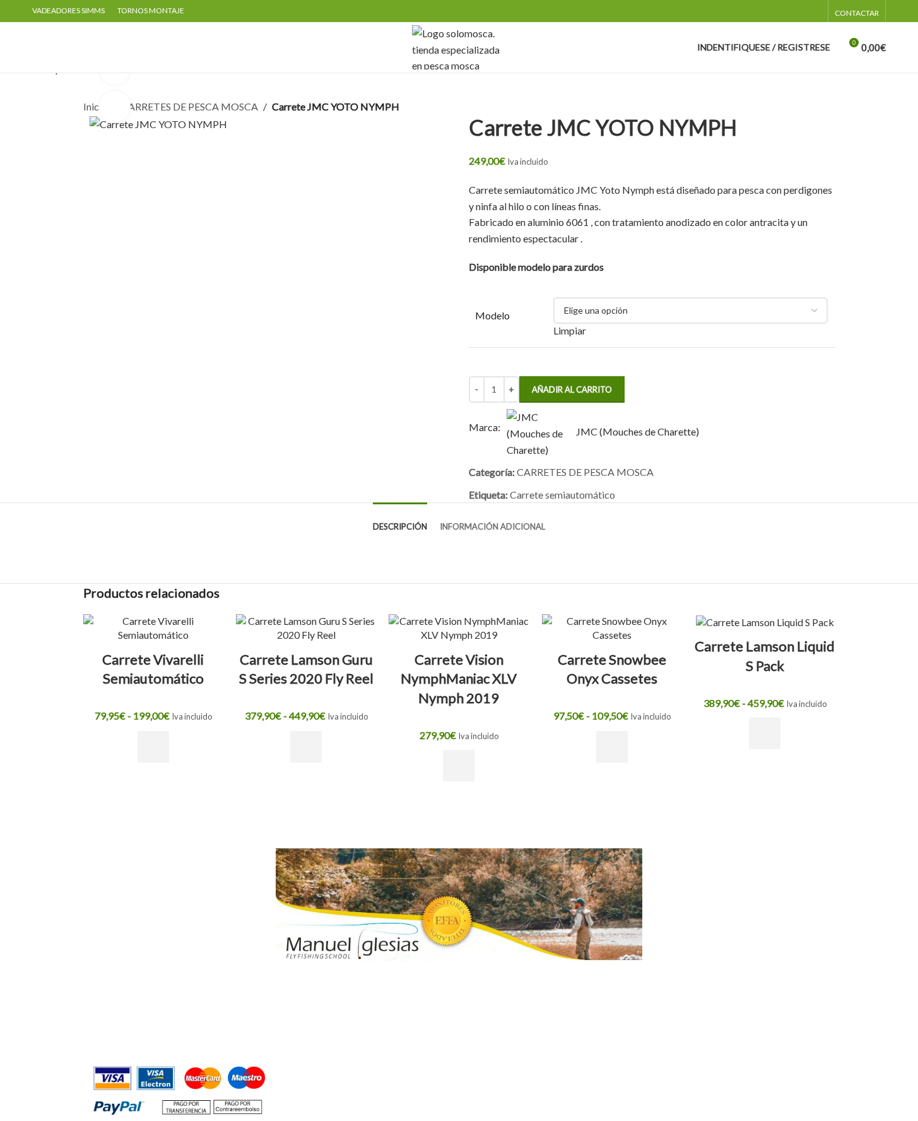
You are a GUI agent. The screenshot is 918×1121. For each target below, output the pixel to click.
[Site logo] (459, 46)
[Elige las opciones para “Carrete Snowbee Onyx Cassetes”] (612, 746)
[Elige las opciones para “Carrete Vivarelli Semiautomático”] (153, 746)
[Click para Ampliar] (115, 106)
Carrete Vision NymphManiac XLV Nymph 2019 (459, 679)
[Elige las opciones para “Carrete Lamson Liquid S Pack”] (764, 733)
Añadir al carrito (572, 389)
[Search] (37, 47)
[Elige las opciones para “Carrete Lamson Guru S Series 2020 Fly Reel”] (306, 746)
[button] (458, 765)
